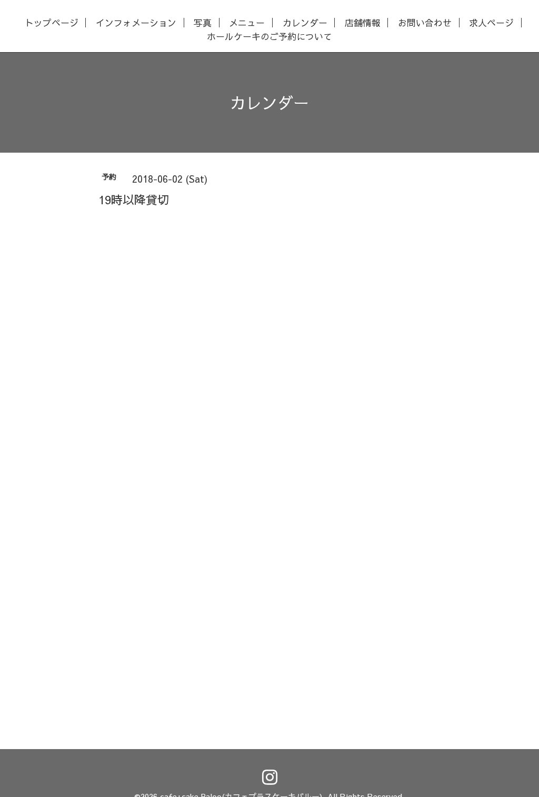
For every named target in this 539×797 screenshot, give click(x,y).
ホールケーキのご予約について (269, 37)
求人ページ (491, 23)
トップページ (51, 23)
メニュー (247, 23)
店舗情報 (363, 23)
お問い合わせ (425, 23)
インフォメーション (136, 23)
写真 (203, 23)
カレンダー (305, 23)
